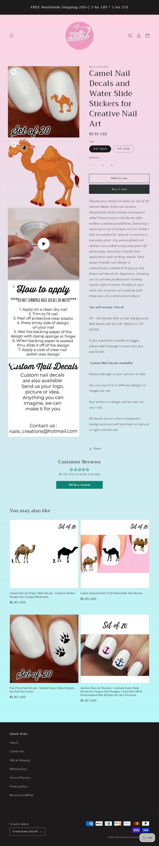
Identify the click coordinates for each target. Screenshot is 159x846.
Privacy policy (18, 786)
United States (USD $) (25, 831)
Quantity (94, 157)
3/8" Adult (100, 148)
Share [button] (97, 448)
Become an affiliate (22, 795)
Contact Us (17, 751)
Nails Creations (122, 837)
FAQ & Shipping (20, 760)
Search (14, 742)
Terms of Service (20, 777)
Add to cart (119, 178)
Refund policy (18, 769)
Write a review (79, 485)
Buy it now (119, 189)
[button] (11, 35)
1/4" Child (123, 148)
